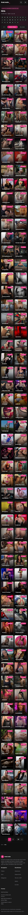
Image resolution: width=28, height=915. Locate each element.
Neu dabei (22, 27)
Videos (2, 871)
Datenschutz (18, 874)
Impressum (17, 871)
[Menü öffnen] (25, 2)
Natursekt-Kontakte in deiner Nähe (7, 899)
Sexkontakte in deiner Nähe (7, 903)
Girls (2, 874)
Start (2, 844)
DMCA (16, 881)
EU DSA (17, 884)
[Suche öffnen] (21, 2)
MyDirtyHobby (7, 892)
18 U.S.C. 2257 (18, 878)
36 (18, 839)
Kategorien (3, 878)
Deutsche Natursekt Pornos (7, 895)
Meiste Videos (12, 27)
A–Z (4, 27)
